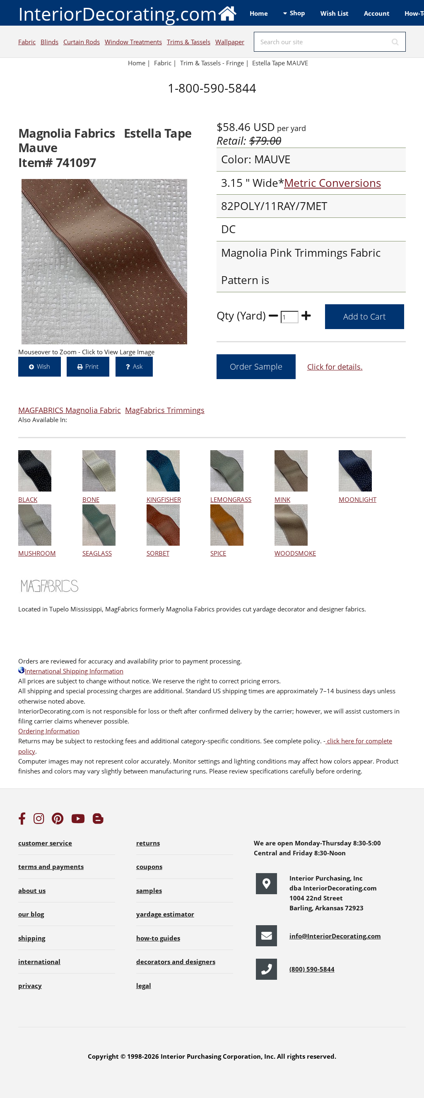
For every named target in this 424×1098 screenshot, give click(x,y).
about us (32, 890)
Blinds (49, 42)
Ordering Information (49, 731)
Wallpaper (229, 42)
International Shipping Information (74, 671)
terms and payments (51, 866)
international (39, 961)
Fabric (27, 42)
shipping (31, 938)
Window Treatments (133, 42)
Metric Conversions (332, 183)
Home (259, 13)
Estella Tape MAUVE (280, 63)
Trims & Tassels (188, 42)
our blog (31, 914)
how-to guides (158, 938)
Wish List (334, 13)
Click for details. (335, 366)
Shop (297, 13)
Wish (43, 366)
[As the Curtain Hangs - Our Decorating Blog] (98, 820)
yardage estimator (165, 914)
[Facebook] (22, 820)
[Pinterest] (57, 820)
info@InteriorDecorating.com (335, 936)
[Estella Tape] (104, 261)
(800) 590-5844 (312, 969)
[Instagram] (39, 820)
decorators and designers (175, 961)
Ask (137, 366)
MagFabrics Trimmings (165, 410)
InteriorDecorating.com (117, 13)
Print (92, 366)
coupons (149, 866)
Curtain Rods (81, 42)
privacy (30, 985)
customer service (45, 843)
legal (143, 985)
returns (148, 843)
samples (149, 890)
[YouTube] (78, 820)
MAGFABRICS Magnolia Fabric (69, 410)
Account (377, 13)
